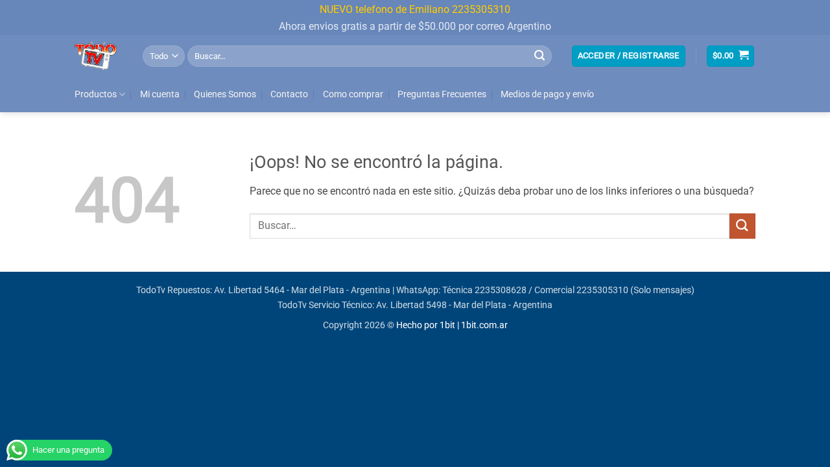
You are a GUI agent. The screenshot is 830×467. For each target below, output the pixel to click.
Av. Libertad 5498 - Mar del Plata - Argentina (464, 305)
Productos (96, 94)
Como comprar (353, 94)
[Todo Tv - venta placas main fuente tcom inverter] (99, 56)
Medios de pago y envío (547, 94)
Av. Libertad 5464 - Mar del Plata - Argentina (302, 290)
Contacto (289, 94)
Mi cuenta (160, 94)
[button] (628, 56)
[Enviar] (539, 56)
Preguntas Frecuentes (441, 94)
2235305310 (602, 290)
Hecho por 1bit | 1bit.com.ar (452, 325)
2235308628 (501, 290)
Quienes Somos (225, 94)
